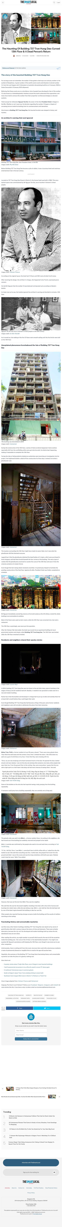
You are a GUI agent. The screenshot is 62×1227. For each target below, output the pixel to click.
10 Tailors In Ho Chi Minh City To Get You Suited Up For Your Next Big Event (31, 1129)
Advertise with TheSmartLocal (31, 1162)
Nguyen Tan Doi (38, 995)
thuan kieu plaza (51, 998)
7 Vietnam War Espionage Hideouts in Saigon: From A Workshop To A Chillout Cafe (32, 1136)
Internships (29, 1188)
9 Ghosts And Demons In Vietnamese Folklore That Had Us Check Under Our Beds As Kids (32, 1117)
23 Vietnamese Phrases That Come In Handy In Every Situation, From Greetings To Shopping (33, 1123)
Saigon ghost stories (38, 998)
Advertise (7, 1188)
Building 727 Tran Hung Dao (16, 995)
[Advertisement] (31, 1066)
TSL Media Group (37, 1214)
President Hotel (25, 998)
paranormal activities (12, 998)
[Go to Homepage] (28, 2)
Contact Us (21, 1188)
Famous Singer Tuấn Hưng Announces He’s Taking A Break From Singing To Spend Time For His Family (31, 1143)
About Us (14, 1188)
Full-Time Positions (38, 1188)
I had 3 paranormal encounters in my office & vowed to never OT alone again (27, 967)
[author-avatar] (14, 56)
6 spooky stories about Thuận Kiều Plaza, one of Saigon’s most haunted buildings (28, 964)
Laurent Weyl (14, 684)
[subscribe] (54, 1172)
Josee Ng (18, 55)
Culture (32, 55)
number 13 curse (49, 995)
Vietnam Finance (23, 981)
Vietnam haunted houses (23, 1001)
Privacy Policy (31, 1192)
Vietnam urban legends (39, 1001)
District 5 (28, 995)
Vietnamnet (13, 444)
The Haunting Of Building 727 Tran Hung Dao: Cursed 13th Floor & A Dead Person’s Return (31, 50)
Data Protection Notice (51, 1188)
